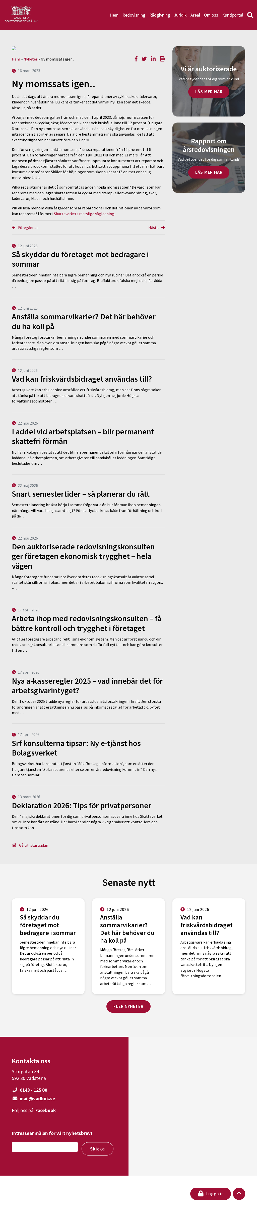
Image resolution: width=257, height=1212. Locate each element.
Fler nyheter (128, 1006)
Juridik (180, 15)
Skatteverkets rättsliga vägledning (84, 213)
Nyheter (30, 59)
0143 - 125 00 (33, 1090)
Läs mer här (209, 91)
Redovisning (133, 15)
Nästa (153, 227)
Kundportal (232, 15)
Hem (114, 15)
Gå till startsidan (33, 845)
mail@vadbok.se (37, 1098)
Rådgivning (159, 15)
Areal (195, 15)
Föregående (27, 227)
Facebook (45, 1110)
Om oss (211, 15)
